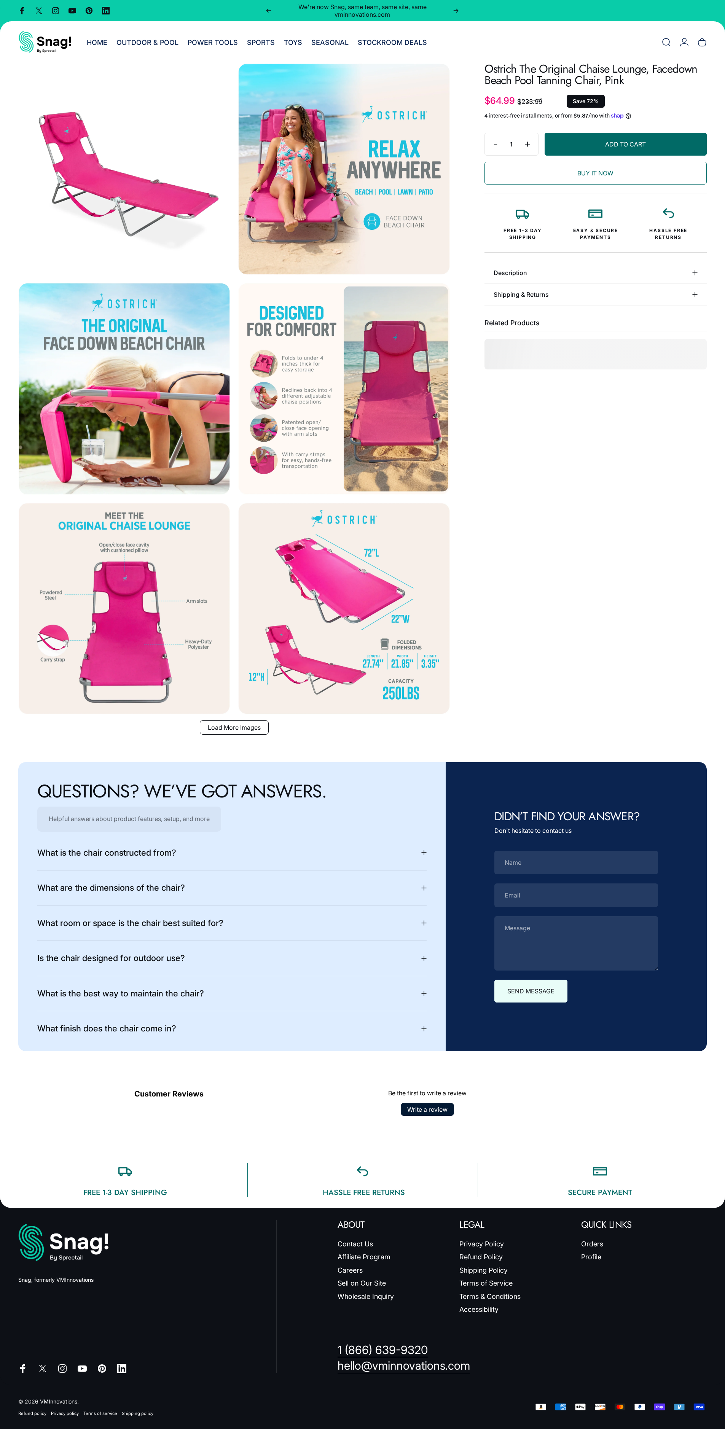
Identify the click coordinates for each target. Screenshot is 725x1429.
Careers (350, 1270)
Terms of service (100, 1413)
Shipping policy (137, 1413)
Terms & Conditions (490, 1296)
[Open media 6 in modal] (344, 608)
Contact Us (355, 1244)
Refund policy (32, 1413)
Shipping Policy (483, 1270)
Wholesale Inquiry (366, 1296)
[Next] (456, 10)
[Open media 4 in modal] (344, 389)
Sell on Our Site (362, 1283)
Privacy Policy (481, 1244)
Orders (592, 1244)
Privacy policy (65, 1413)
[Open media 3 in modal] (124, 389)
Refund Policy (481, 1257)
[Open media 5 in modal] (124, 608)
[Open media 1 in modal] (124, 169)
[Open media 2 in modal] (344, 169)
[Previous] (268, 10)
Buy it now (595, 173)
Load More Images (234, 727)
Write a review (427, 1109)
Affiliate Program (364, 1257)
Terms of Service (486, 1283)
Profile (591, 1257)
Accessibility (479, 1309)
